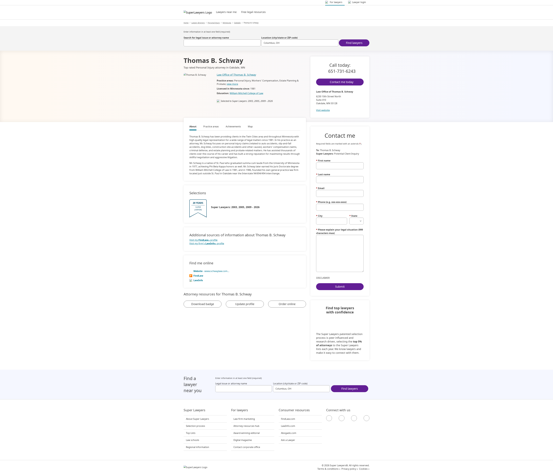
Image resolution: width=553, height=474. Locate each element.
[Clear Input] (257, 43)
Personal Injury (214, 23)
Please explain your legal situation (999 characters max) (339, 231)
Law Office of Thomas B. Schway (236, 74)
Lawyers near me (226, 12)
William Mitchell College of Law (246, 93)
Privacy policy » (349, 468)
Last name (323, 174)
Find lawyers (354, 43)
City (319, 215)
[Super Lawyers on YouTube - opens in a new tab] (354, 418)
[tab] (192, 126)
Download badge (202, 304)
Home (186, 23)
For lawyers (239, 410)
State (353, 215)
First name (323, 160)
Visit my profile (203, 240)
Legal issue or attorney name (231, 383)
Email (320, 188)
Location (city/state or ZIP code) (279, 37)
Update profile (244, 304)
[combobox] (222, 42)
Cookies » (364, 468)
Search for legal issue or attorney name (206, 37)
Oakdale (237, 23)
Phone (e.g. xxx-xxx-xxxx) (331, 202)
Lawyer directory (198, 23)
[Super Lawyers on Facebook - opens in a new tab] (329, 418)
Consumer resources (294, 410)
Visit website (323, 110)
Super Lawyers (194, 410)
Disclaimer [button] (323, 277)
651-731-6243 (342, 71)
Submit (340, 287)
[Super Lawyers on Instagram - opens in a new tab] (341, 418)
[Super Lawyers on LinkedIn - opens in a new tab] (366, 418)
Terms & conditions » (328, 468)
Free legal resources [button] (253, 12)
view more (232, 84)
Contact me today (341, 82)
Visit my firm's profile (206, 243)
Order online (287, 304)
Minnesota (227, 23)
